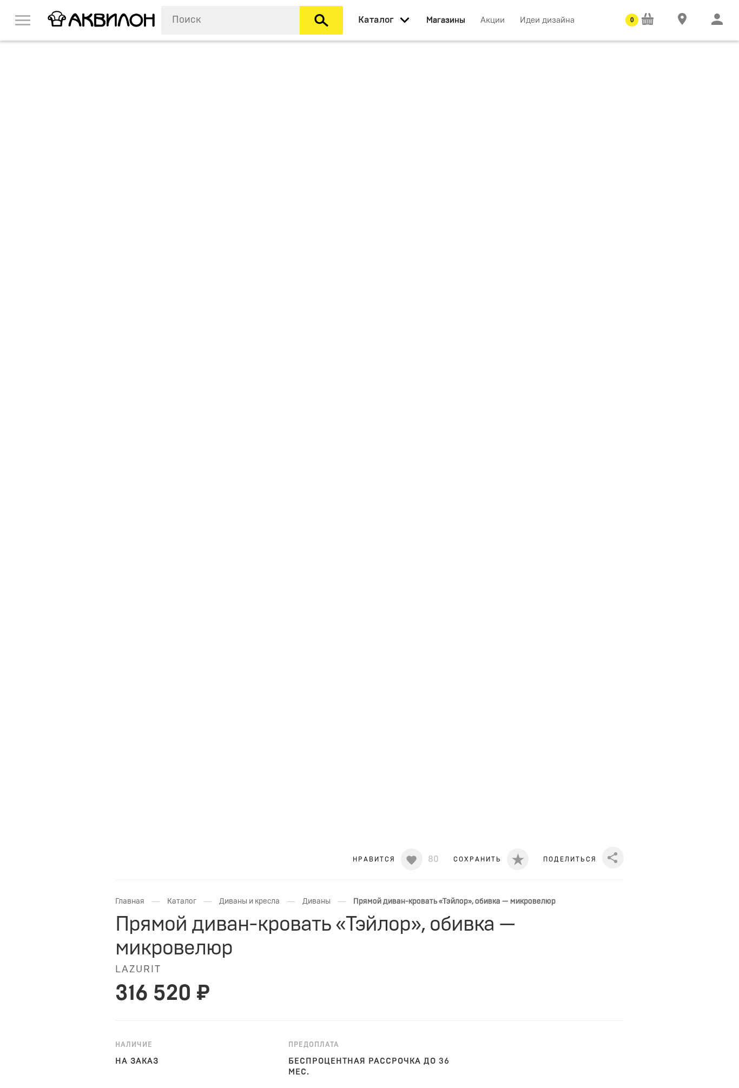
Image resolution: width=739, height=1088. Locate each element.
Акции (492, 20)
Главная (129, 901)
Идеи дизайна (547, 20)
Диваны (316, 901)
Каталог (181, 901)
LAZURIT (138, 969)
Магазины (445, 20)
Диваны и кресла (249, 901)
